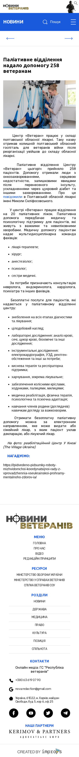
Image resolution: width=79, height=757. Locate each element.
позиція (39, 641)
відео (39, 554)
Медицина (39, 617)
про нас (39, 548)
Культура (39, 633)
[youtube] (31, 713)
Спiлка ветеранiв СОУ (39, 585)
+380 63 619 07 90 (28, 680)
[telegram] (65, 713)
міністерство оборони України (39, 575)
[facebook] (13, 713)
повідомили (12, 197)
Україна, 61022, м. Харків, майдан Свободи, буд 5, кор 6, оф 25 (37, 700)
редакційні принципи (39, 559)
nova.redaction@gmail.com (33, 689)
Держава (39, 609)
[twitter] (48, 713)
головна (39, 543)
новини (13, 22)
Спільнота (39, 649)
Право (39, 625)
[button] (76, 4)
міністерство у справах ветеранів (39, 580)
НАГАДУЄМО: (18, 456)
